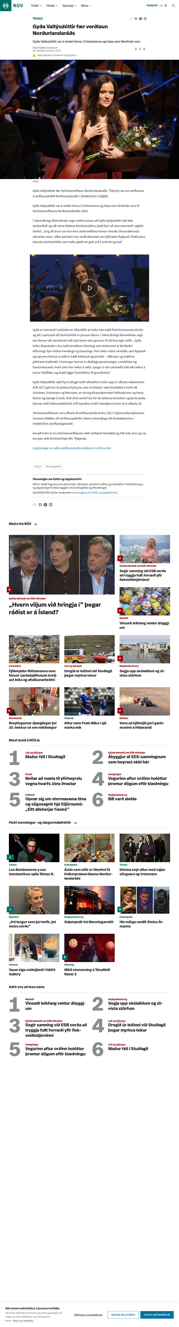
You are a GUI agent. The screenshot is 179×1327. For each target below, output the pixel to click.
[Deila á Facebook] (136, 19)
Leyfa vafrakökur (157, 1315)
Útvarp (50, 5)
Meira (84, 5)
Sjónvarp (67, 5)
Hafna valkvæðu (123, 1315)
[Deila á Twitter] (140, 19)
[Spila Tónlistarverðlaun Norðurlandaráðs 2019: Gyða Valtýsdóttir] (89, 288)
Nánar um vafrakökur (23, 1320)
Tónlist (38, 18)
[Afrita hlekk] (131, 19)
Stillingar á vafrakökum (88, 1315)
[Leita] (173, 5)
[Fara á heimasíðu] (14, 5)
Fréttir (35, 5)
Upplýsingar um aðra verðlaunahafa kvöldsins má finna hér (71, 448)
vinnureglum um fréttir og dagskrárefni (94, 492)
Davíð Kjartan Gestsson (45, 48)
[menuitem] (41, 5)
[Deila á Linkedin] (145, 19)
